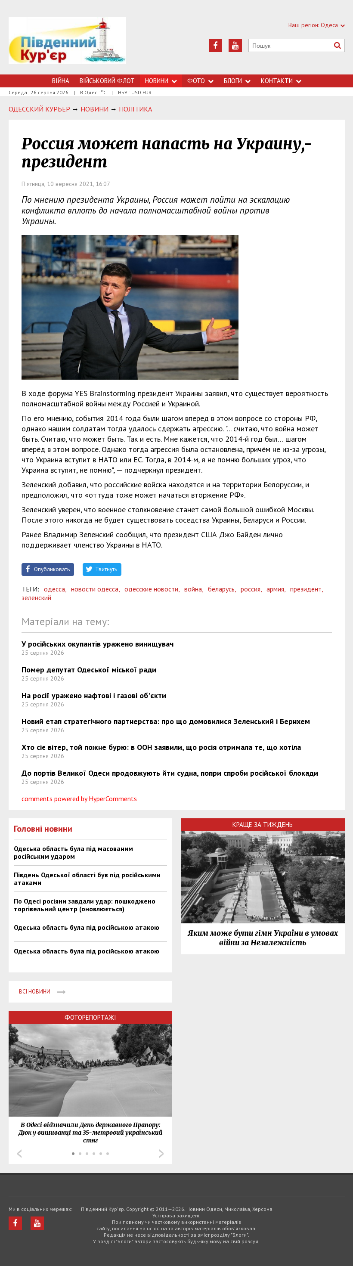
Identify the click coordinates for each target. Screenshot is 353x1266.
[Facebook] (215, 45)
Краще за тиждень (262, 824)
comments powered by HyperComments (79, 798)
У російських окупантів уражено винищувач (97, 644)
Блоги (233, 81)
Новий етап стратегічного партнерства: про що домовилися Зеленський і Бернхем (166, 721)
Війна (60, 81)
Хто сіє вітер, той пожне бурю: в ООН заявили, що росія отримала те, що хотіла (161, 747)
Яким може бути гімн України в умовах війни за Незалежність (263, 938)
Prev (19, 1153)
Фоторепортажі (90, 1017)
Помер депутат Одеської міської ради (89, 670)
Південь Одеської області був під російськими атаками (87, 878)
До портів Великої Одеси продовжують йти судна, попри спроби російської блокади (170, 773)
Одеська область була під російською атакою (86, 927)
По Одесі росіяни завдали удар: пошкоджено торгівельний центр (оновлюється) (84, 905)
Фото (196, 81)
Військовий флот (107, 81)
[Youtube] (235, 45)
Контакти (277, 81)
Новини (156, 81)
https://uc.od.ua (67, 45)
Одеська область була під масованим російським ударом (73, 852)
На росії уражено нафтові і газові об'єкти (94, 695)
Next (161, 1153)
